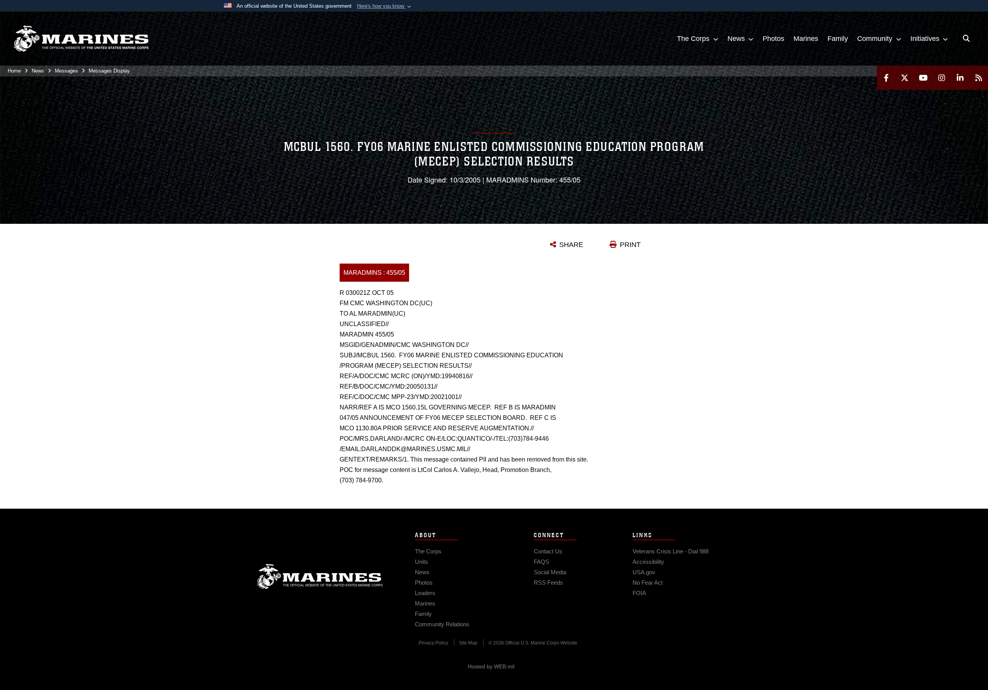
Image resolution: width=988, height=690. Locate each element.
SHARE (571, 245)
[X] (904, 78)
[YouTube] (923, 78)
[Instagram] (941, 78)
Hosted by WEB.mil (491, 666)
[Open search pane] (966, 39)
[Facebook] (886, 78)
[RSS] (978, 78)
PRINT (630, 245)
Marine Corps (320, 576)
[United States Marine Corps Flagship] (81, 38)
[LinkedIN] (960, 78)
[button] (385, 6)
